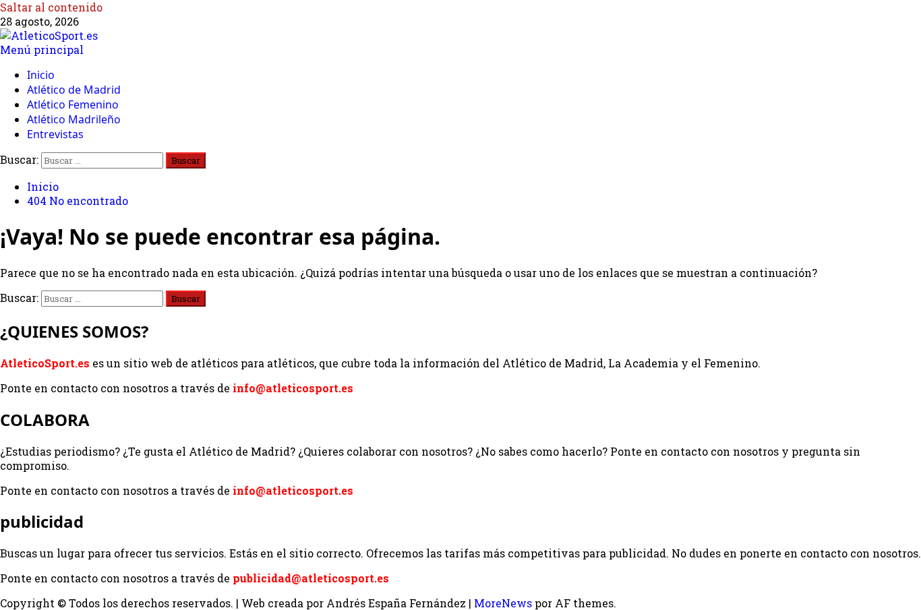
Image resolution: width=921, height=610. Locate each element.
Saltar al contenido (51, 7)
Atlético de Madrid (74, 89)
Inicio (41, 74)
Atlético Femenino (73, 104)
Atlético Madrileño (74, 119)
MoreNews (503, 603)
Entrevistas (55, 134)
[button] (42, 49)
